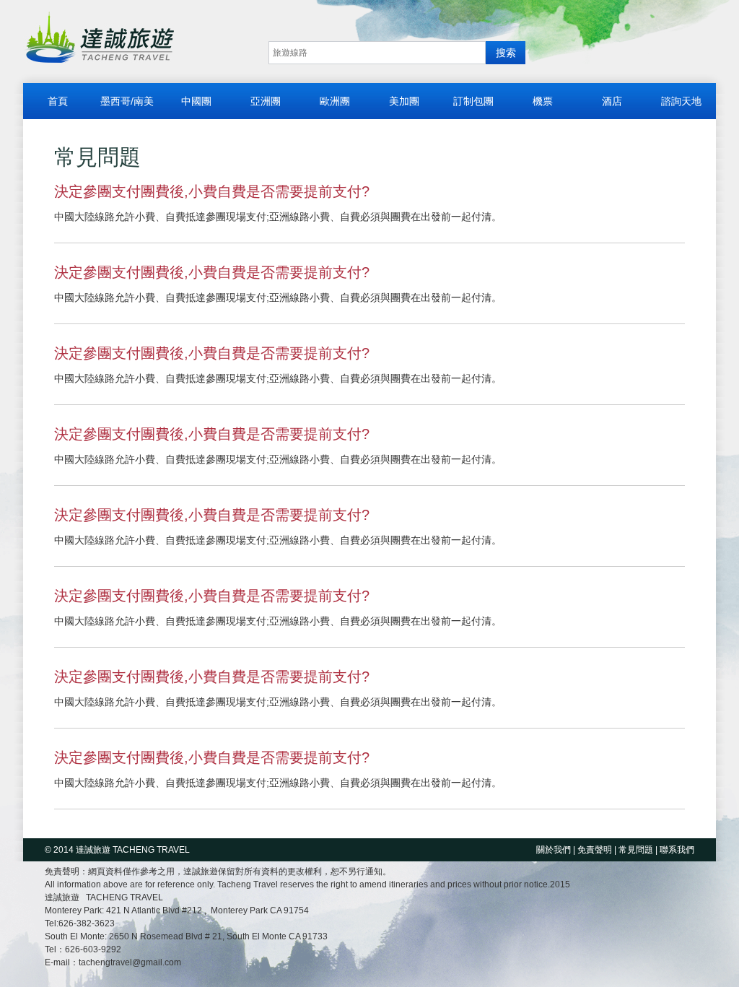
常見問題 (635, 850)
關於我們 (553, 850)
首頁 (58, 101)
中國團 (196, 101)
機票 (543, 101)
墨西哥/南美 (127, 101)
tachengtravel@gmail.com (130, 962)
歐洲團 (335, 101)
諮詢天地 (681, 101)
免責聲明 (594, 850)
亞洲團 (265, 101)
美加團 (404, 101)
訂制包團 (473, 101)
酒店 (612, 101)
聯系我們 (677, 850)
